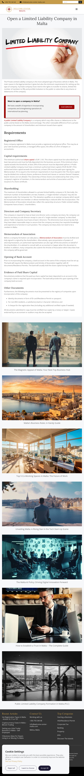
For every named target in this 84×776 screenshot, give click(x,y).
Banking (60, 728)
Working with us (36, 717)
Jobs (59, 735)
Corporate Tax (62, 724)
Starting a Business (64, 717)
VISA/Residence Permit (66, 721)
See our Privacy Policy (13, 761)
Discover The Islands (65, 738)
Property (60, 731)
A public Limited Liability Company (17, 120)
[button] (76, 9)
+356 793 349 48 (36, 721)
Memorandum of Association (51, 238)
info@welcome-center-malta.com (38, 725)
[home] (18, 9)
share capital (29, 159)
